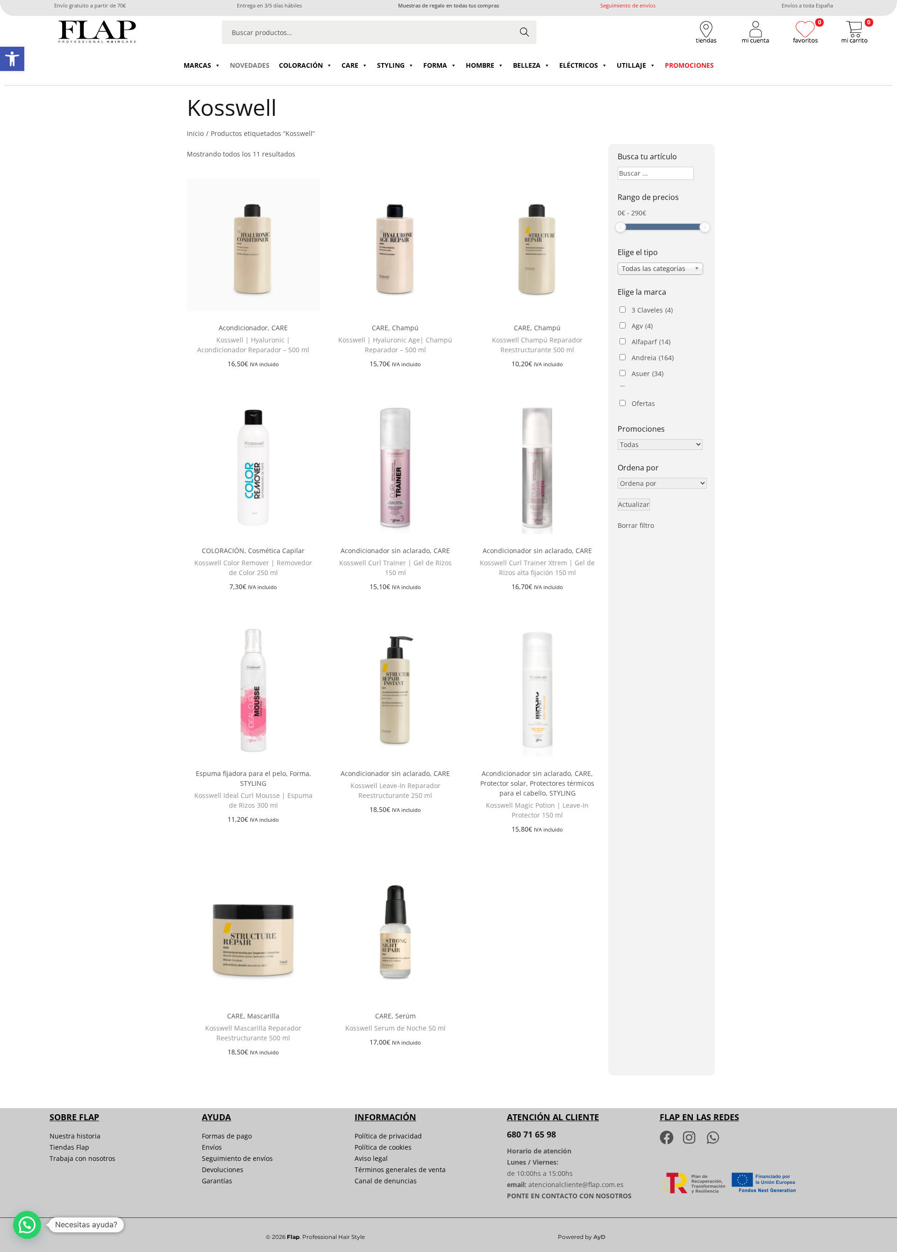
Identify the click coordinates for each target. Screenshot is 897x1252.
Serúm (405, 1015)
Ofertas (643, 403)
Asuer (647, 373)
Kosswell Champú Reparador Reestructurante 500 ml (537, 344)
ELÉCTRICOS (578, 65)
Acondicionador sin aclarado (385, 550)
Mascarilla (263, 1015)
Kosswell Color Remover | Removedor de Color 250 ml (253, 567)
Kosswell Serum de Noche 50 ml (395, 1028)
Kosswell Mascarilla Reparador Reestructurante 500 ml (253, 1033)
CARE (350, 65)
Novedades (250, 65)
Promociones (689, 65)
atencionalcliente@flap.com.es (576, 1184)
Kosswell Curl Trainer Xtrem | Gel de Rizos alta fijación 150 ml (537, 567)
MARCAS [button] (197, 65)
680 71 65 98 (531, 1134)
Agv (642, 325)
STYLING (391, 65)
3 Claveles (652, 310)
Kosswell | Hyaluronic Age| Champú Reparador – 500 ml (395, 344)
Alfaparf (651, 341)
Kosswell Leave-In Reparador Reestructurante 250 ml (395, 790)
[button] (12, 59)
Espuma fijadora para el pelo (241, 773)
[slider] (620, 227)
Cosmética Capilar (276, 550)
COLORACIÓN (301, 65)
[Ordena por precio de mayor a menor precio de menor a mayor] (662, 483)
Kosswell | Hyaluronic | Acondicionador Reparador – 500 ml (253, 344)
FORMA (435, 65)
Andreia (653, 357)
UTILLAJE (631, 65)
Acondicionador (243, 327)
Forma (299, 773)
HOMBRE (480, 65)
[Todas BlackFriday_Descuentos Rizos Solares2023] (660, 444)
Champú (405, 327)
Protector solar (503, 783)
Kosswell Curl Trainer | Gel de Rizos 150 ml (395, 567)
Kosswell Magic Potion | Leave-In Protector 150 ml (537, 810)
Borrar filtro (636, 525)
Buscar (524, 32)
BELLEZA (527, 65)
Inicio (195, 133)
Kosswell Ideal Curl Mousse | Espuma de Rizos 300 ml (253, 800)
